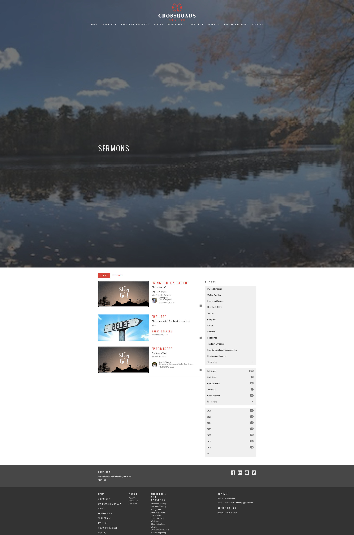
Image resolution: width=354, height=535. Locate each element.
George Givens (230, 383)
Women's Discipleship (160, 530)
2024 (230, 423)
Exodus (210, 325)
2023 (230, 429)
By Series (117, 275)
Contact (257, 24)
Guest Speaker (230, 395)
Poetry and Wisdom (215, 301)
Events (212, 24)
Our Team (133, 503)
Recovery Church (158, 512)
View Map (102, 479)
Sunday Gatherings (134, 24)
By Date (104, 275)
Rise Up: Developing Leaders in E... (222, 350)
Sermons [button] (103, 518)
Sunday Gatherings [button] (108, 503)
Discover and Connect (216, 356)
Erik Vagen (230, 371)
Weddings (155, 521)
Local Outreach (157, 518)
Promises (211, 331)
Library (154, 527)
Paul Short (230, 377)
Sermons (195, 24)
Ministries (174, 24)
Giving (158, 24)
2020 (230, 447)
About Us (107, 24)
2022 (230, 435)
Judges (210, 313)
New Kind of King (214, 307)
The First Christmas (215, 344)
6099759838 (230, 498)
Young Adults (156, 509)
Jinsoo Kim (230, 389)
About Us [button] (103, 499)
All (208, 453)
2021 (230, 441)
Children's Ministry (158, 503)
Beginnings (212, 337)
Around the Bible (236, 24)
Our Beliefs (133, 500)
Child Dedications (158, 524)
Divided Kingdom (214, 289)
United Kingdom (214, 295)
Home (94, 24)
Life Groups (156, 515)
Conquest (211, 319)
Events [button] (102, 523)
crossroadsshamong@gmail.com (239, 502)
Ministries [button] (104, 513)
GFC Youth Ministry (158, 506)
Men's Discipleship (158, 532)
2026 (230, 410)
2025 (230, 416)
